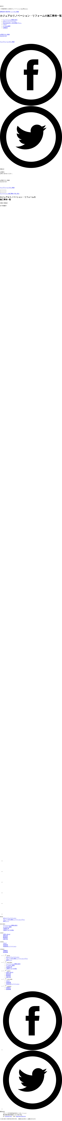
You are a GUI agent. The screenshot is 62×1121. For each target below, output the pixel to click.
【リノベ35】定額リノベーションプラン (14, 919)
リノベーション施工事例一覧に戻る (9, 193)
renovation (9, 962)
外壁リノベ (6, 921)
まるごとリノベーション (9, 918)
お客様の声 (6, 928)
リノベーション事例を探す (10, 925)
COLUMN (9, 979)
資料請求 (2, 11)
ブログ (5, 943)
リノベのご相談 (14, 11)
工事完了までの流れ (8, 930)
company (9, 986)
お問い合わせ (6, 934)
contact (8, 971)
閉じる (2, 169)
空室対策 (5, 944)
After (2, 203)
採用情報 (5, 952)
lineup (8, 955)
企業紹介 (5, 950)
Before (5, 203)
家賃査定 (5, 937)
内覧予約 (7, 11)
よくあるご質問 (7, 927)
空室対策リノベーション (9, 946)
